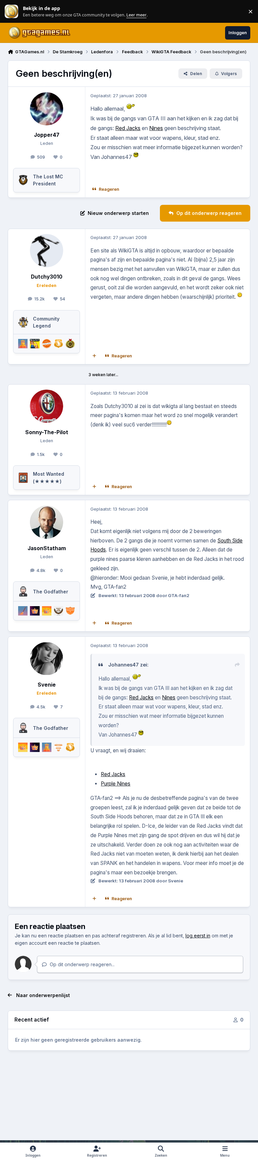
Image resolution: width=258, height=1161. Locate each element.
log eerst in (197, 935)
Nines (156, 128)
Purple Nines (115, 783)
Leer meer (11, 11)
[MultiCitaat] (94, 356)
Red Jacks (127, 128)
